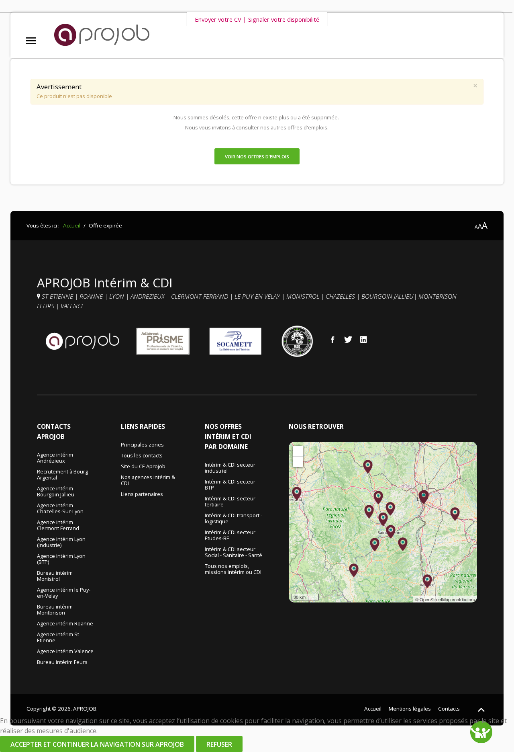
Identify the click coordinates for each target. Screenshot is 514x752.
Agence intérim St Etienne (58, 637)
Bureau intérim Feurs (62, 662)
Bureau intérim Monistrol (55, 576)
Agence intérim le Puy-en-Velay (63, 593)
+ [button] (298, 451)
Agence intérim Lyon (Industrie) (61, 542)
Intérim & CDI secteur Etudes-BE (230, 535)
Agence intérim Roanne (65, 624)
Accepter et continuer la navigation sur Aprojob (97, 744)
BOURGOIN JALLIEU (387, 296)
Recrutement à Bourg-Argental (63, 475)
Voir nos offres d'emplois (257, 157)
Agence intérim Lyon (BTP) (61, 559)
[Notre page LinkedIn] (363, 339)
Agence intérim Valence (65, 651)
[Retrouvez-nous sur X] (348, 339)
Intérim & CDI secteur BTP (230, 485)
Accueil (372, 708)
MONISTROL (303, 296)
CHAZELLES (341, 296)
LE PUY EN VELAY (257, 296)
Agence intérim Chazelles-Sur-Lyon (60, 508)
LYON (117, 296)
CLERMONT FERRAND (200, 296)
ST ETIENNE (57, 296)
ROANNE (92, 296)
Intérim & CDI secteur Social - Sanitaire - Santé (233, 552)
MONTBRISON (438, 296)
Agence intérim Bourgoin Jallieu (55, 492)
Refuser (219, 744)
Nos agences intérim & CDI (148, 480)
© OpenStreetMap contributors (445, 599)
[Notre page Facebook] (332, 339)
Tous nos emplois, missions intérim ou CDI (233, 569)
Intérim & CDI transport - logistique (233, 518)
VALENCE (73, 306)
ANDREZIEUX (148, 296)
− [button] (298, 461)
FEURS (45, 306)
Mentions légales (410, 708)
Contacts (449, 708)
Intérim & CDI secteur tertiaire (230, 502)
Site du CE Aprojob (143, 466)
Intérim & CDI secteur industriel (230, 468)
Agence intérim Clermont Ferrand (58, 525)
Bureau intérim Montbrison (55, 610)
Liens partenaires (142, 494)
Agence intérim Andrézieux (55, 458)
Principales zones (142, 445)
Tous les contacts (142, 456)
